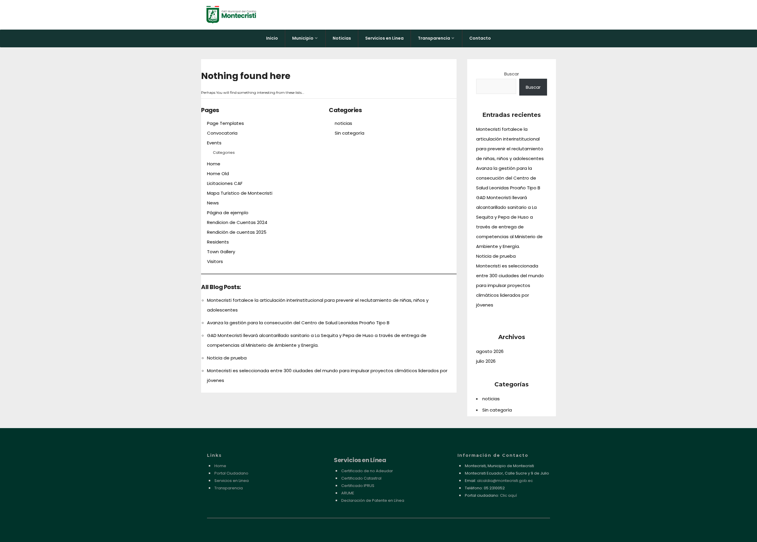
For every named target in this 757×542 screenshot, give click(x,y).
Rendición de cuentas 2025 (236, 232)
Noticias (342, 38)
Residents (218, 242)
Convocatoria (222, 133)
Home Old (218, 173)
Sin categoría (349, 133)
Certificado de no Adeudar (367, 471)
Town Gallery (221, 252)
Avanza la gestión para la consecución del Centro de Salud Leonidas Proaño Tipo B (298, 323)
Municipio (302, 38)
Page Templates (225, 123)
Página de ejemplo (227, 212)
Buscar (511, 74)
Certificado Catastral (361, 478)
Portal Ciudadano (231, 473)
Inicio (272, 38)
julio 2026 (486, 361)
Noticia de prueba (227, 358)
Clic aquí (508, 495)
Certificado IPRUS (357, 485)
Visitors (215, 261)
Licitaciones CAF (224, 183)
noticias (343, 123)
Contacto (480, 38)
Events (214, 143)
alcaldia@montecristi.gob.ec (505, 480)
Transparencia (434, 38)
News (213, 203)
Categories (224, 152)
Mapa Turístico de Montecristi (239, 193)
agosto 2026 (490, 351)
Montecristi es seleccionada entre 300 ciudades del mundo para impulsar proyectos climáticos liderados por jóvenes (510, 285)
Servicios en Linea (384, 38)
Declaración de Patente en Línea (372, 500)
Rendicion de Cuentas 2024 (237, 222)
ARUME (347, 493)
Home (213, 164)
